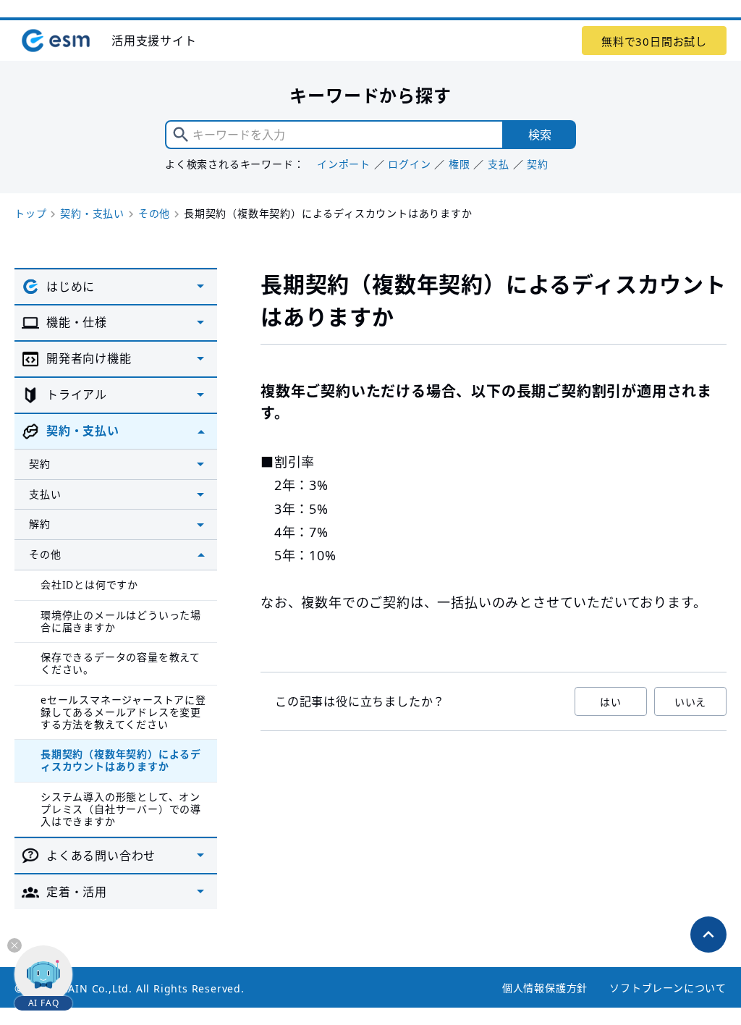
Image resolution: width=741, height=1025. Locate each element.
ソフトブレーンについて (668, 988)
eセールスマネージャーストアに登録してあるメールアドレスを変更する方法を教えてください (123, 712)
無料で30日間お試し (654, 41)
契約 (538, 164)
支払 (498, 164)
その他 (154, 213)
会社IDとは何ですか (89, 584)
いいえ (690, 702)
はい (611, 702)
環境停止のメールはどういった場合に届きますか (121, 621)
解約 (40, 524)
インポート (343, 164)
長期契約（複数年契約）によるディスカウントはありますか (121, 760)
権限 (459, 164)
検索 (539, 135)
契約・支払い (92, 213)
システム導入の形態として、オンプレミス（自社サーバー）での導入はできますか (121, 809)
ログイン (409, 164)
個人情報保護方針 (545, 988)
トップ (30, 213)
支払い (45, 494)
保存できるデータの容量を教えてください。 (120, 663)
